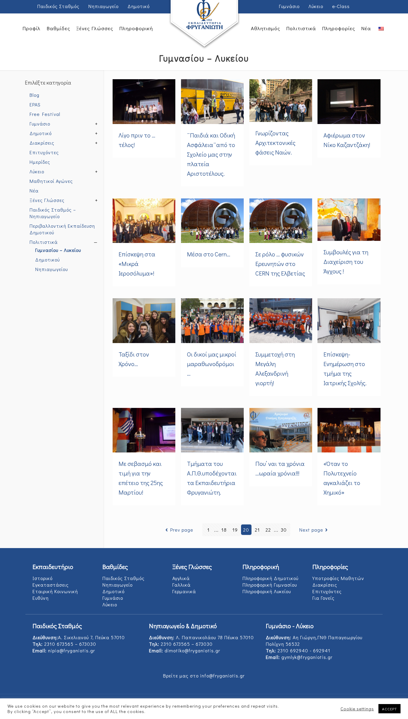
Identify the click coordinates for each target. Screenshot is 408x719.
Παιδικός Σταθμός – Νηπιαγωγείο (53, 212)
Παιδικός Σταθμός (58, 6)
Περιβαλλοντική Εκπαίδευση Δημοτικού (62, 229)
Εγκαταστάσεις (51, 585)
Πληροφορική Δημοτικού (270, 578)
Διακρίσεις (42, 143)
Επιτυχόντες (44, 152)
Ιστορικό (43, 578)
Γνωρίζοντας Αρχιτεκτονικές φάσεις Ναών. (275, 142)
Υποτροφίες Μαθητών (338, 578)
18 (224, 530)
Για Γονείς (323, 598)
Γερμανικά (184, 591)
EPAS (35, 104)
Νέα (34, 190)
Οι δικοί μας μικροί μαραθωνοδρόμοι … (211, 363)
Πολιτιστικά (44, 242)
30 (284, 530)
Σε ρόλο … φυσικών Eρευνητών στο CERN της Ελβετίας (280, 263)
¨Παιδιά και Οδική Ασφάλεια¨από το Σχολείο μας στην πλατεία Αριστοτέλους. (211, 154)
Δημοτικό (139, 6)
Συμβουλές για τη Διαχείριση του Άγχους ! (345, 261)
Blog (34, 95)
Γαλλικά (181, 585)
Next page (311, 530)
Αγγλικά (181, 578)
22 (268, 530)
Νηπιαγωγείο (103, 6)
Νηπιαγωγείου (51, 269)
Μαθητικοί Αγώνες (51, 181)
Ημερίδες (40, 162)
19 (235, 530)
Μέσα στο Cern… (208, 254)
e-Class (341, 6)
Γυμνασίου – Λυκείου (58, 250)
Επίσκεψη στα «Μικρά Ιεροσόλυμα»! (137, 263)
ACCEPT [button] (389, 708)
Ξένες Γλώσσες (47, 200)
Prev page (181, 530)
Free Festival (45, 114)
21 (257, 530)
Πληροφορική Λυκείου (267, 591)
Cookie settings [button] (357, 709)
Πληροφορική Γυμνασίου (270, 585)
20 (246, 530)
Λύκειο (316, 6)
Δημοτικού (47, 259)
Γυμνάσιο (289, 6)
